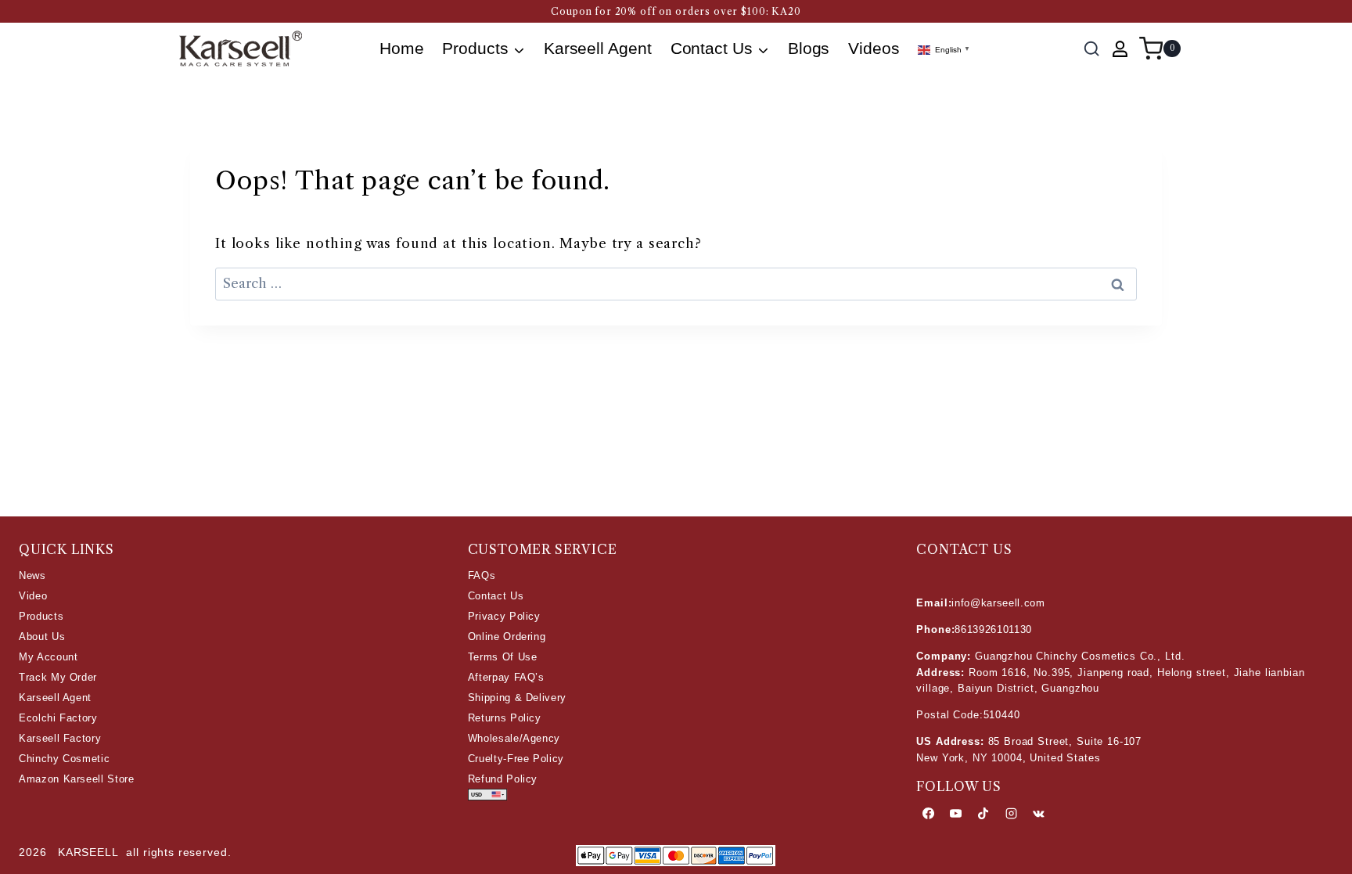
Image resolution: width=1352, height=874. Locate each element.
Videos (874, 48)
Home (401, 48)
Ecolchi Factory (58, 718)
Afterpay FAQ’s (506, 677)
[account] (1120, 49)
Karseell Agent (598, 48)
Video (33, 596)
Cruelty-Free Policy (516, 758)
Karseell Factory (60, 738)
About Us (42, 636)
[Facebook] (928, 813)
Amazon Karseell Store (77, 779)
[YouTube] (956, 813)
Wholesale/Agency (514, 738)
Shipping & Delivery (517, 697)
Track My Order (58, 677)
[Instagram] (1011, 813)
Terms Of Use (503, 657)
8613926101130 (993, 629)
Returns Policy (504, 718)
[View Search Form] (1091, 48)
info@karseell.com (998, 603)
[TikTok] (983, 813)
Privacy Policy (504, 616)
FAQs (482, 575)
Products (41, 616)
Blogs (809, 48)
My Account (48, 657)
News (32, 575)
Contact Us (496, 596)
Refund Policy (503, 779)
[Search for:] (676, 283)
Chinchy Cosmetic (64, 758)
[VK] (1038, 813)
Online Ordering (507, 636)
